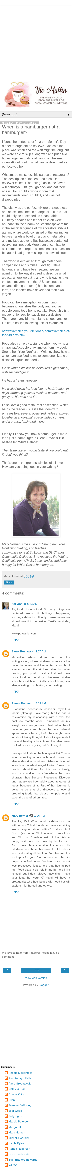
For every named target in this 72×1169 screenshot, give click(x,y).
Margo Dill (15, 1127)
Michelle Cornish (19, 1137)
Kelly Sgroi (15, 1116)
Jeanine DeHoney (20, 1105)
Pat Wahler (19, 603)
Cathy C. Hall (17, 1088)
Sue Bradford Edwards (23, 1159)
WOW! (13, 1165)
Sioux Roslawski (23, 651)
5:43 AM (32, 603)
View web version (36, 977)
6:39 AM (41, 703)
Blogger (43, 984)
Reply (15, 639)
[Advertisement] (36, 42)
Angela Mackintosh (21, 1072)
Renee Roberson (23, 703)
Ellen (12, 1099)
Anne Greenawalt (20, 1083)
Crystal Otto (16, 1094)
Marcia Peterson (19, 1121)
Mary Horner (20, 815)
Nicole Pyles (16, 1143)
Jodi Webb (15, 1110)
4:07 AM (40, 651)
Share (9, 582)
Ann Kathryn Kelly (20, 1078)
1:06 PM (39, 815)
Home (36, 970)
